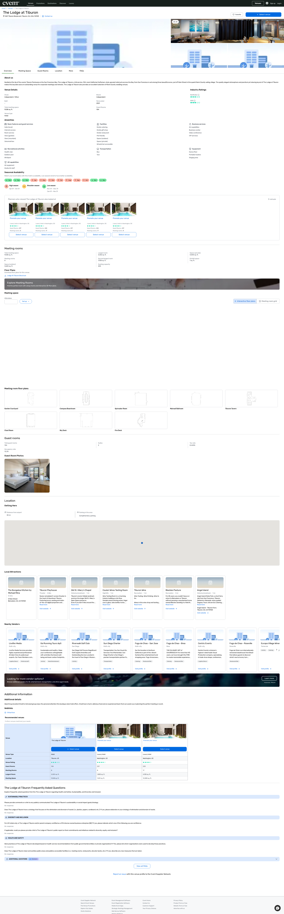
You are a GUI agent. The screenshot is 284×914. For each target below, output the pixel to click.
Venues (30, 3)
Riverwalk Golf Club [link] (81, 643)
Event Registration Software (121, 903)
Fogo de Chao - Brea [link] (176, 643)
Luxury (71, 3)
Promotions (40, 3)
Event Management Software (121, 900)
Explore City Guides (87, 908)
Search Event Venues (87, 903)
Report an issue (119, 874)
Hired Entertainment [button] (53, 661)
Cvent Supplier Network (88, 900)
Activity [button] (43, 661)
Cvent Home (147, 900)
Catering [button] (137, 661)
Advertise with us (179, 908)
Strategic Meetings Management (122, 908)
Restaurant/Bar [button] (147, 661)
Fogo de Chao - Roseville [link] (241, 643)
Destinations (52, 3)
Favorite (238, 14)
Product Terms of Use (180, 903)
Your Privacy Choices (149, 908)
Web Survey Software (118, 911)
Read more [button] (43, 605)
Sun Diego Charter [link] (112, 643)
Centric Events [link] (205, 643)
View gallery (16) (275, 64)
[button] (85, 43)
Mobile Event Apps (117, 906)
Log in (279, 3)
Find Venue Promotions (88, 906)
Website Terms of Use (180, 906)
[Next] (277, 650)
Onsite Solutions (86, 911)
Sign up (272, 3)
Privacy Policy (178, 900)
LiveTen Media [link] (15, 643)
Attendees (8, 298)
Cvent (4, 8)
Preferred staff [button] (25, 661)
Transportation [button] (108, 661)
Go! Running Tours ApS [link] (50, 643)
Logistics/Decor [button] (13, 661)
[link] (21, 635)
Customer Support (148, 906)
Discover (63, 3)
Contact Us (146, 903)
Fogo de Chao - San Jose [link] (146, 643)
